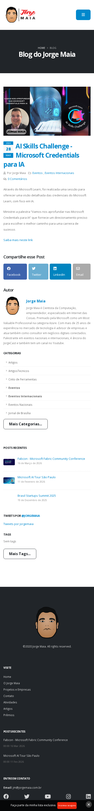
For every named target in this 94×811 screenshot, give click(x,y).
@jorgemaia (30, 516)
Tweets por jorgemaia (18, 524)
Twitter (36, 275)
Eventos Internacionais (25, 396)
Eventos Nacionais (20, 404)
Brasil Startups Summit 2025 (37, 496)
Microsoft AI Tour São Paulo (37, 477)
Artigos (13, 362)
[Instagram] (68, 797)
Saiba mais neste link (18, 240)
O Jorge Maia (11, 683)
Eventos (14, 388)
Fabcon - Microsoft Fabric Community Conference (51, 459)
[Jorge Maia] (20, 14)
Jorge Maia (36, 301)
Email (80, 275)
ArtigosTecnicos (18, 371)
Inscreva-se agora (67, 805)
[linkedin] (88, 797)
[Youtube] (48, 797)
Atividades (10, 702)
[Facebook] (6, 797)
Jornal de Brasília (19, 413)
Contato (8, 696)
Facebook (14, 275)
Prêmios (8, 715)
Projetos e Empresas (17, 689)
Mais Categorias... (25, 423)
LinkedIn (59, 275)
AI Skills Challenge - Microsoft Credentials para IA (41, 155)
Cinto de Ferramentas (22, 379)
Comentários (17, 179)
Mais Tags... (20, 553)
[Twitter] (26, 797)
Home (41, 47)
